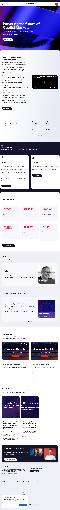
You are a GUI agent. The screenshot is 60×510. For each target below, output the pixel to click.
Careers (52, 481)
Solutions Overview (26, 481)
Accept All (23, 505)
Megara (24, 483)
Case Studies (44, 490)
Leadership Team (35, 483)
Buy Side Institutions (5, 488)
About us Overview (35, 481)
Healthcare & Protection (17, 483)
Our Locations (34, 490)
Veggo (24, 494)
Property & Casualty (17, 488)
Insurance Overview (17, 481)
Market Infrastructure (5, 483)
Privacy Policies (55, 500)
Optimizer (24, 488)
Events (43, 488)
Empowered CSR (35, 488)
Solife (24, 492)
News (42, 481)
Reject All (15, 505)
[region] (15, 501)
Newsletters (43, 483)
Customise (8, 505)
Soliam (24, 490)
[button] (2, 4)
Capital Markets (4, 481)
